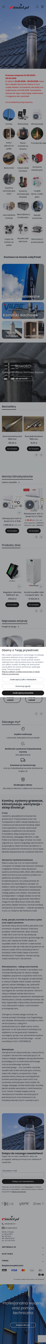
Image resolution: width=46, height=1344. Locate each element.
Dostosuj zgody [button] (23, 686)
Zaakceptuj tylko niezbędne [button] (23, 679)
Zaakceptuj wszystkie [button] (23, 693)
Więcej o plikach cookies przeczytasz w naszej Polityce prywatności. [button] (21, 673)
